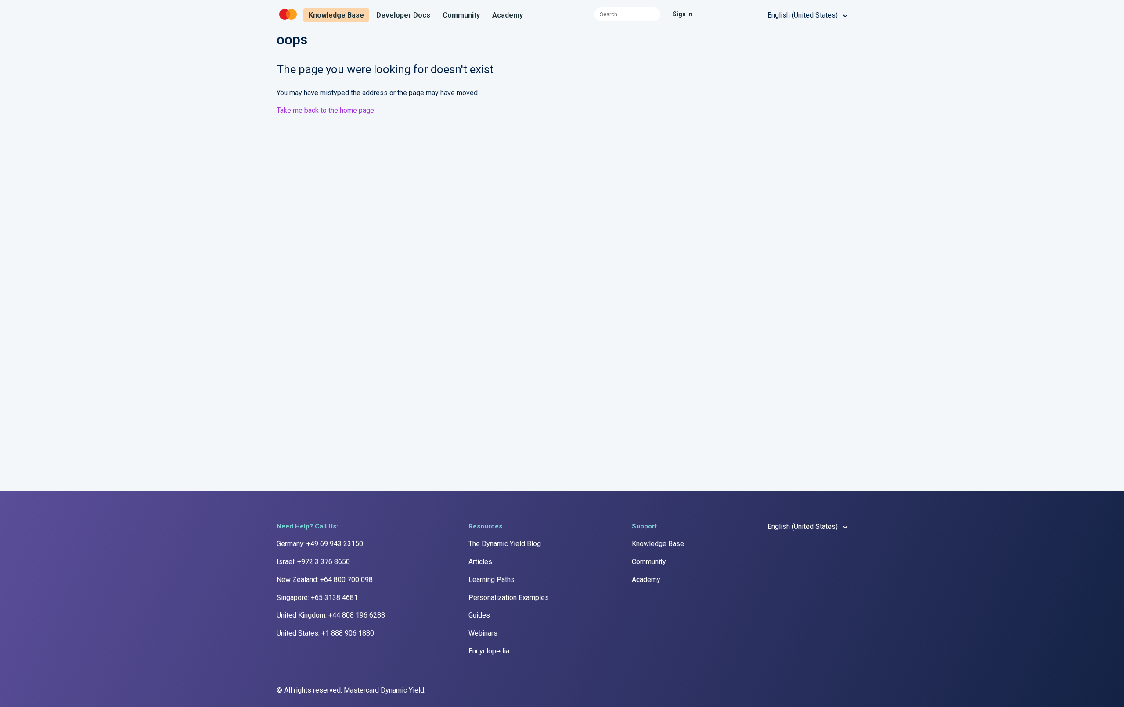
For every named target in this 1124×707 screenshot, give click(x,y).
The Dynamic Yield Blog (504, 543)
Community (461, 15)
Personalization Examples (508, 597)
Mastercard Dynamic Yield (384, 690)
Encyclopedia (488, 651)
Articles (480, 561)
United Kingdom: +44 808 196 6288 (331, 615)
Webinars (482, 633)
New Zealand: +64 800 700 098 (325, 579)
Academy (507, 15)
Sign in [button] (682, 14)
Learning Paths (491, 579)
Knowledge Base (336, 15)
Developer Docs (403, 15)
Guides (479, 615)
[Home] (289, 20)
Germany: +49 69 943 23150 (320, 543)
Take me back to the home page (325, 110)
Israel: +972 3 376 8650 (313, 561)
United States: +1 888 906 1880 (325, 633)
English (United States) (803, 15)
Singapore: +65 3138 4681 (317, 597)
